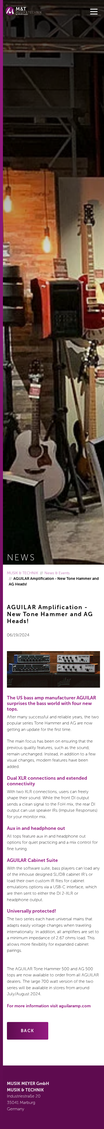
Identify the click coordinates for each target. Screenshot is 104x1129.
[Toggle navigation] (93, 12)
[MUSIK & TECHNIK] (24, 11)
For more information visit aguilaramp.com (49, 1005)
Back (27, 1030)
